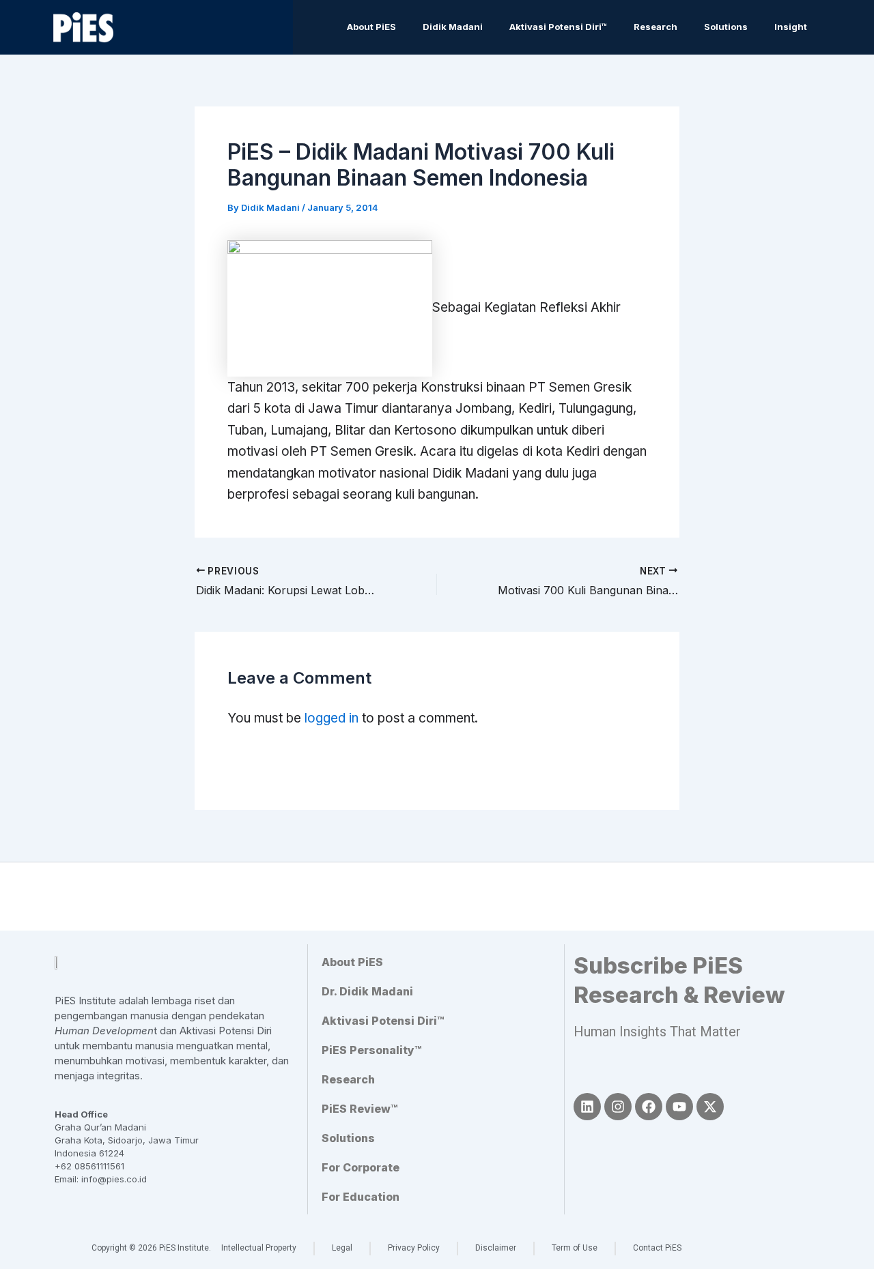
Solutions (726, 26)
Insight (790, 26)
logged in (331, 718)
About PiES (371, 26)
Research (655, 26)
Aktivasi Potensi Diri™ (558, 26)
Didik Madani (453, 26)
